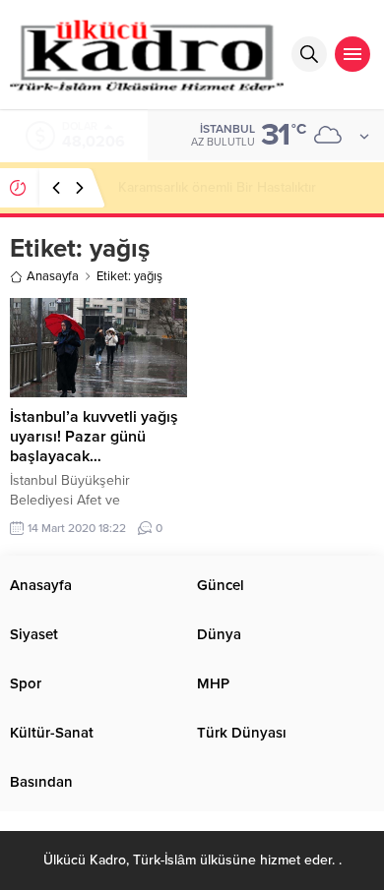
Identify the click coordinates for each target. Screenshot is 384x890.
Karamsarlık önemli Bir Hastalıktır (217, 187)
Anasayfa (53, 276)
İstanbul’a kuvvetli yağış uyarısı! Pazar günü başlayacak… (94, 436)
